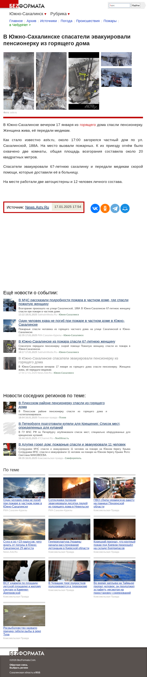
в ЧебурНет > (20, 25)
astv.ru (13, 112)
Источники (48, 21)
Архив (31, 21)
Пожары (110, 21)
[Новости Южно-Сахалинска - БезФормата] (23, 5)
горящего (88, 125)
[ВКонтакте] (95, 208)
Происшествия (88, 21)
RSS (37, 672)
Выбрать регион (19, 667)
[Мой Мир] (125, 208)
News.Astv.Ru (37, 207)
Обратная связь (19, 665)
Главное (16, 21)
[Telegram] (115, 208)
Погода (66, 21)
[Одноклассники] (105, 208)
